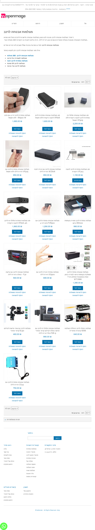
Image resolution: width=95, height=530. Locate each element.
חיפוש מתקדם (8, 464)
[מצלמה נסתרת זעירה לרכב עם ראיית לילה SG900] (47, 256)
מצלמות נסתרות (31, 449)
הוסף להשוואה (17, 136)
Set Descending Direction (20, 78)
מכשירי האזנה (30, 452)
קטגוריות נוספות (31, 476)
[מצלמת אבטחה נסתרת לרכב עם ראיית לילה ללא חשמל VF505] (17, 153)
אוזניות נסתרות (31, 458)
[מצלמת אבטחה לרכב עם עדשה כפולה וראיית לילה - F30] (17, 256)
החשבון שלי (27, 491)
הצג (82, 82)
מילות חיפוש (7, 497)
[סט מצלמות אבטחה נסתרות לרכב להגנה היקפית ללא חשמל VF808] (47, 100)
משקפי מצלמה (31, 464)
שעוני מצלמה (30, 467)
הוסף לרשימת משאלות (17, 133)
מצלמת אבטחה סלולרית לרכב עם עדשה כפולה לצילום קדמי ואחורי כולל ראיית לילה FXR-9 (47, 330)
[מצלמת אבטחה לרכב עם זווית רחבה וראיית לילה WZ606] (47, 153)
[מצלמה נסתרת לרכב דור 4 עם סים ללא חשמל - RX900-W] (17, 100)
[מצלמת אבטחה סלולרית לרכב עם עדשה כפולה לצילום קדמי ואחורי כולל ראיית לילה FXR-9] (47, 313)
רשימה (88, 78)
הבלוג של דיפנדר (9, 461)
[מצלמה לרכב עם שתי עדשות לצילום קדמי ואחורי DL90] (17, 313)
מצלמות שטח (30, 470)
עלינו (5, 449)
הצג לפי (7, 78)
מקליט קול (29, 461)
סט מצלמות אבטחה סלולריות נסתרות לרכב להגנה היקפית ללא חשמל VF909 (78, 117)
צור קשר (6, 452)
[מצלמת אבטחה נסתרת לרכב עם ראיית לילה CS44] (17, 367)
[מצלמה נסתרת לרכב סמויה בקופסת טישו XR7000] (77, 205)
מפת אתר (7, 458)
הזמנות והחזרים (28, 494)
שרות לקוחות (8, 455)
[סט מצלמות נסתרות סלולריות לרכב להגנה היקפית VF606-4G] (17, 205)
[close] (68, 9)
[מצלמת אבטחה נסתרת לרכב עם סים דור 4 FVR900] (47, 205)
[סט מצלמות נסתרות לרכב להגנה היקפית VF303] (77, 153)
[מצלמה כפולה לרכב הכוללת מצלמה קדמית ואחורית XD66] (77, 313)
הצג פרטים (77, 180)
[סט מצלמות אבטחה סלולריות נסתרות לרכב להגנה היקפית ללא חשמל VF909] (77, 100)
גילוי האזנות (30, 473)
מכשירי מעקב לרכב (32, 455)
